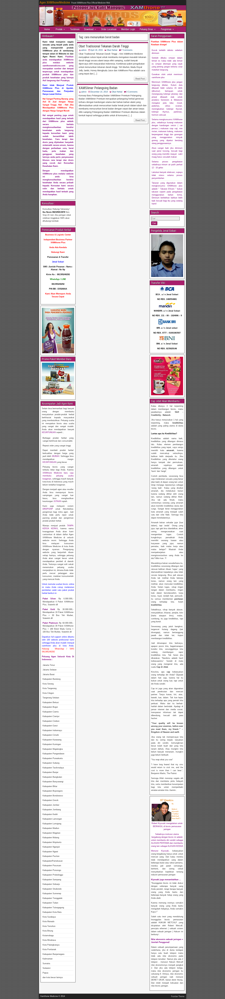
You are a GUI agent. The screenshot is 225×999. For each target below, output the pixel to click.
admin (83, 50)
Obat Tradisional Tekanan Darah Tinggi (104, 46)
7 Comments (127, 50)
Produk (59, 29)
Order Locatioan (108, 29)
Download (89, 29)
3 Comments (132, 92)
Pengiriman (166, 29)
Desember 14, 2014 (99, 92)
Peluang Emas (146, 29)
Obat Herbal (112, 50)
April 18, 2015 (96, 50)
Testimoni (74, 29)
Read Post (140, 78)
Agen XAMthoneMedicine (55, 2)
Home (47, 29)
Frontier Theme (177, 996)
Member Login (128, 29)
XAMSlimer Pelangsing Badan (98, 88)
